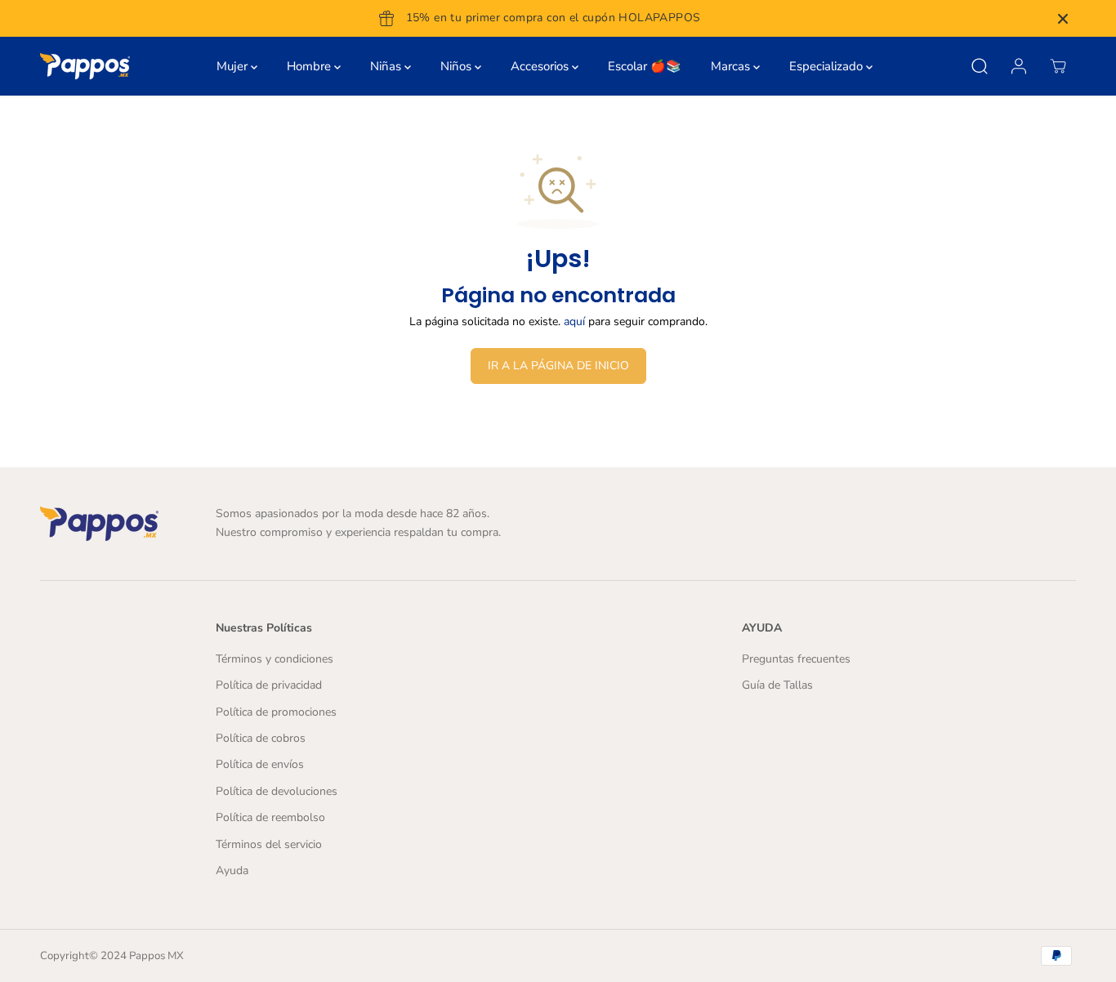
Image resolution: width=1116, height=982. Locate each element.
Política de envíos (260, 764)
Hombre (310, 66)
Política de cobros (261, 738)
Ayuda (232, 870)
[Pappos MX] (85, 66)
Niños (457, 66)
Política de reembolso (270, 817)
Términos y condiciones (274, 659)
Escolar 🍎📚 (644, 66)
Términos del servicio (269, 844)
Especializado (827, 66)
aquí (574, 321)
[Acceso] (1019, 66)
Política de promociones (276, 712)
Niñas (387, 66)
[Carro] (1058, 66)
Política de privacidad (269, 685)
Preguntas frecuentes (796, 659)
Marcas (732, 66)
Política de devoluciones (276, 791)
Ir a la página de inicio (558, 365)
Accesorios (541, 66)
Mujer (234, 66)
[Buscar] (980, 66)
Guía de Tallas (777, 685)
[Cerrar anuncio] (1063, 19)
